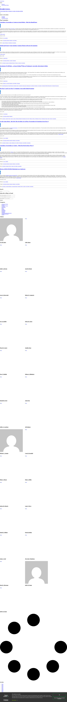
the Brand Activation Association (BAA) (11, 175)
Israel (27, 118)
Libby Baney (28, 242)
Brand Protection (10, 85)
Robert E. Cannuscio (29, 295)
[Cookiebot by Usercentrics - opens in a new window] (6, 700)
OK (59, 694)
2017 (2, 691)
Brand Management (5, 85)
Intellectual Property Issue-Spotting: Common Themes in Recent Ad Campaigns (18, 45)
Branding (4, 83)
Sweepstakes (14, 42)
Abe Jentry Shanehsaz (30, 558)
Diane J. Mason (3, 479)
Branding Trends (16, 85)
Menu (1, 2)
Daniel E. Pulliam (4, 532)
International (24, 118)
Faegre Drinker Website (5, 5)
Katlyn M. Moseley (4, 506)
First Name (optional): (3, 195)
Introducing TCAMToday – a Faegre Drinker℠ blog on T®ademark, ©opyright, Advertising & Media (24, 66)
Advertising (4, 166)
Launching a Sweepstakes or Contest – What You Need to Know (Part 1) (17, 145)
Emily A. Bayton (3, 268)
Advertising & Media (5, 18)
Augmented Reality (14, 186)
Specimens (3, 211)
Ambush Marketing (9, 186)
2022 (2, 687)
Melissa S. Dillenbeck (29, 374)
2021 (2, 688)
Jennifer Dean (5, 58)
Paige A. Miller (28, 479)
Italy (28, 118)
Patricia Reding (28, 532)
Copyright (3, 17)
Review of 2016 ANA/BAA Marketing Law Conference (12, 169)
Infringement (28, 85)
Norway (40, 118)
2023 (2, 686)
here (11, 28)
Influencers (6, 42)
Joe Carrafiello (5, 38)
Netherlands (37, 118)
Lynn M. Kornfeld (29, 453)
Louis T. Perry (28, 506)
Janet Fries (27, 400)
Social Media (15, 40)
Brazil (9, 118)
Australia (6, 118)
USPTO (3, 214)
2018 (2, 690)
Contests (3, 42)
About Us (3, 4)
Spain (48, 118)
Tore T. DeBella (5, 138)
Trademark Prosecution (55, 85)
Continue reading (2, 34)
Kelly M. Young (28, 585)
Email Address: (2, 198)
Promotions (10, 42)
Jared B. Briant (28, 268)
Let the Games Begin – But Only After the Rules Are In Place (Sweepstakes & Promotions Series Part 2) (24, 121)
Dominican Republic (19, 118)
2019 (2, 689)
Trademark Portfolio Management (47, 85)
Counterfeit (20, 85)
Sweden (51, 118)
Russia (46, 118)
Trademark (3, 16)
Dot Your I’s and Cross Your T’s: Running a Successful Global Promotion (17, 88)
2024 (2, 685)
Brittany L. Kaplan (4, 453)
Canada (11, 118)
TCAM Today (3, 242)
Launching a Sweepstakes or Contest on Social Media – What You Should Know (18, 22)
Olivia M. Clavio (28, 321)
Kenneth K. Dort (3, 400)
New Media (32, 85)
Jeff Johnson (27, 427)
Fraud (3, 208)
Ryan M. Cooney (3, 347)
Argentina (3, 118)
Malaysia (31, 118)
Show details (14, 700)
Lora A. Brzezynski (4, 295)
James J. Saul (3, 558)
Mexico (34, 118)
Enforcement (24, 85)
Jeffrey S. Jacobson (4, 427)
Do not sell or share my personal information (59, 698)
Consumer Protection (5, 205)
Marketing (10, 40)
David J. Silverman (4, 585)
